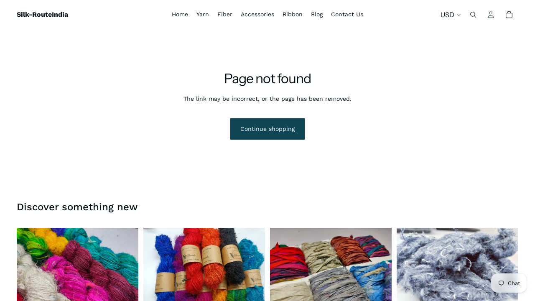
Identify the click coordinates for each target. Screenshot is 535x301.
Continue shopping (267, 128)
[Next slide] (125, 273)
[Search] (473, 14)
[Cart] (509, 14)
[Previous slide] (29, 273)
